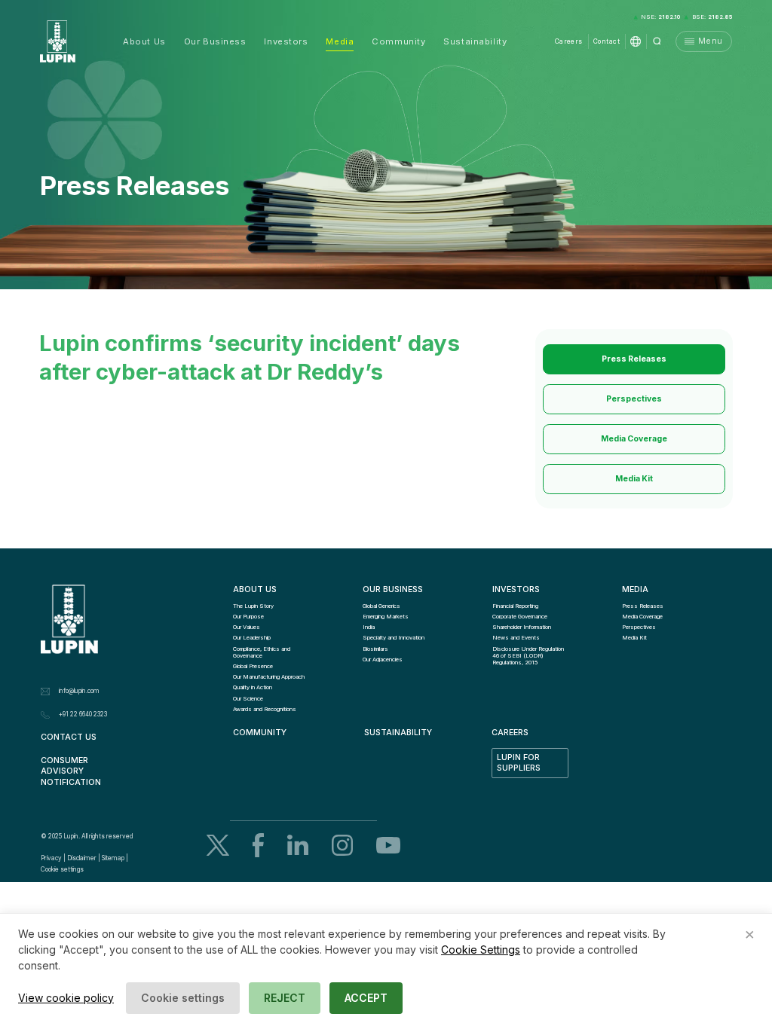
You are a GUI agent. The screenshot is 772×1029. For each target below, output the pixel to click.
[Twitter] (218, 845)
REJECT (284, 997)
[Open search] (657, 41)
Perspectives (634, 399)
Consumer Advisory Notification (71, 771)
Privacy (51, 858)
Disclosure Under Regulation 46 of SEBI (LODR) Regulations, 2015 (528, 656)
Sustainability (475, 41)
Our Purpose (248, 616)
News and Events (516, 637)
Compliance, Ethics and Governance (262, 652)
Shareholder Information (521, 627)
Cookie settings (62, 869)
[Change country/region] (635, 41)
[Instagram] (342, 845)
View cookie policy (66, 997)
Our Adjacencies (383, 659)
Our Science (248, 698)
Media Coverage (634, 439)
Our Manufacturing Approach (269, 676)
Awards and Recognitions (264, 709)
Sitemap (113, 858)
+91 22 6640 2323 (83, 714)
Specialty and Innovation (393, 637)
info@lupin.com (79, 691)
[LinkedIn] (297, 845)
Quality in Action (252, 687)
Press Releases (634, 359)
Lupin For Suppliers (519, 763)
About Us (144, 41)
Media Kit (634, 479)
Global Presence (253, 666)
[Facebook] (258, 845)
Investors (286, 41)
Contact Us (68, 737)
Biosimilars (375, 649)
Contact (606, 41)
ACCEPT (366, 997)
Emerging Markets (386, 616)
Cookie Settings (480, 949)
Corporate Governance (519, 616)
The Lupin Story (253, 606)
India (369, 627)
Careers (569, 41)
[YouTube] (388, 845)
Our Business (215, 41)
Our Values (246, 627)
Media (340, 41)
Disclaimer (81, 858)
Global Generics (381, 606)
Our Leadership (252, 637)
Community (398, 41)
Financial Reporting (515, 606)
